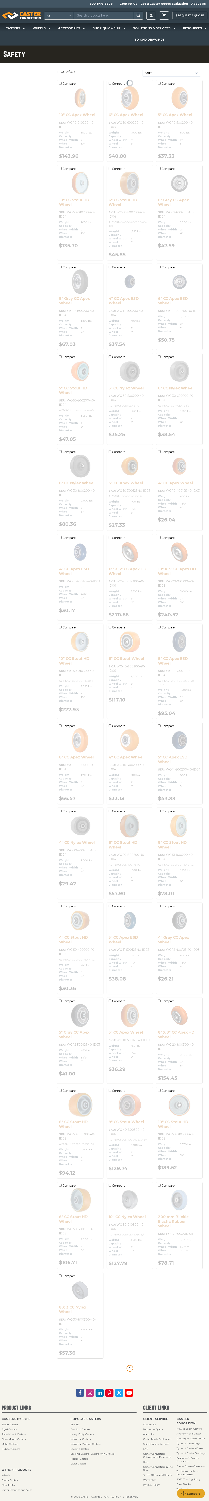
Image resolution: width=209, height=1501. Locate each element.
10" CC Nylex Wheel (127, 1217)
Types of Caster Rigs (188, 1443)
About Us (198, 4)
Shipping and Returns (156, 1443)
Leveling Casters (79, 1448)
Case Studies (184, 1484)
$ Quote (190, 15)
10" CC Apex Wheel (77, 115)
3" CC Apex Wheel (126, 483)
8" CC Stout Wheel (126, 1122)
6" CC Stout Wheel (126, 658)
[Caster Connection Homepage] (21, 15)
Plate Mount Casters (14, 1434)
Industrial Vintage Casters (85, 1443)
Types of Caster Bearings (191, 1453)
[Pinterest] (109, 1393)
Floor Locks (8, 1485)
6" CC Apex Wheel (126, 115)
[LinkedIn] (100, 1393)
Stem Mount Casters (14, 1439)
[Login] (151, 16)
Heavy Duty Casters (82, 1434)
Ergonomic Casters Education (188, 1460)
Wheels (6, 1475)
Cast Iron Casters (80, 1429)
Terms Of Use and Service (157, 1475)
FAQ (146, 1448)
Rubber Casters (11, 1448)
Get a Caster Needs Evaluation (164, 4)
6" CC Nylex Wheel (175, 388)
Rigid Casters (9, 1429)
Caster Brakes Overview (191, 1466)
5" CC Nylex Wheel (126, 388)
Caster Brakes (10, 1480)
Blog (146, 1461)
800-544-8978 (101, 4)
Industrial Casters (80, 1439)
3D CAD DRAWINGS (150, 39)
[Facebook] (80, 1393)
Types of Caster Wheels (190, 1448)
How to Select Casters (189, 1428)
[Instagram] (90, 1393)
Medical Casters (79, 1458)
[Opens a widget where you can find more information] (191, 1494)
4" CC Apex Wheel (175, 483)
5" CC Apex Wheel (175, 115)
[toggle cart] (164, 15)
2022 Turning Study (188, 1479)
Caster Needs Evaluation (157, 1439)
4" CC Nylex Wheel (77, 842)
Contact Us (128, 4)
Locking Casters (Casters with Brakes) (92, 1453)
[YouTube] (129, 1393)
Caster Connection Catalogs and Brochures (157, 1455)
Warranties (149, 1479)
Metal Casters (9, 1443)
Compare (69, 84)
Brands (74, 1424)
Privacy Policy (151, 1484)
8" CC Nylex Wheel (76, 483)
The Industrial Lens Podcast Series (187, 1473)
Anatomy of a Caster (189, 1433)
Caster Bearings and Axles (17, 1489)
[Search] (138, 15)
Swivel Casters (10, 1424)
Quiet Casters (78, 1463)
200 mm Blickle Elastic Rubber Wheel (173, 1221)
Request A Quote (153, 1429)
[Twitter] (119, 1393)
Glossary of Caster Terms (191, 1438)
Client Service (155, 1419)
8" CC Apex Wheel (76, 757)
